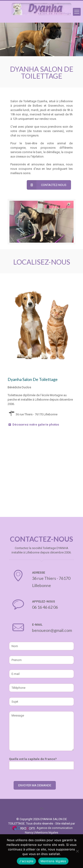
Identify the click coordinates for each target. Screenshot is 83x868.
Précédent (64, 46)
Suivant (73, 46)
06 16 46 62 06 (45, 607)
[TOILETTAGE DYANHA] (41, 11)
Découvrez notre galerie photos (35, 424)
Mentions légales (46, 832)
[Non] (77, 851)
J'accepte (26, 861)
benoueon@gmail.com (52, 630)
